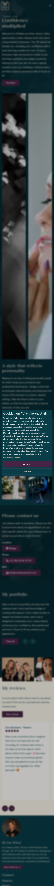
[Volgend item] (33, 641)
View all (10, 641)
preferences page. (11, 457)
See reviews (12, 714)
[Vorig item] (25, 641)
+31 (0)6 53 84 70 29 (20, 560)
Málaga (12, 548)
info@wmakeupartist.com (22, 572)
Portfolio (10, 82)
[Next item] (5, 808)
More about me (11, 867)
